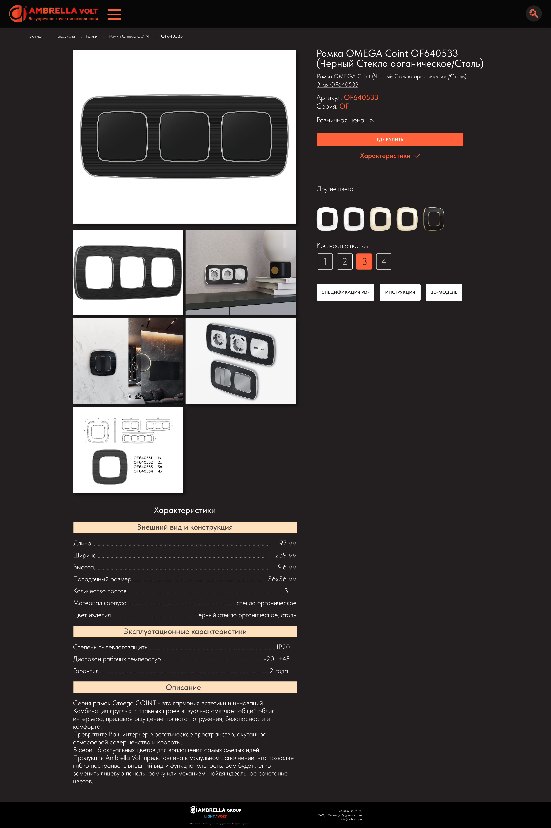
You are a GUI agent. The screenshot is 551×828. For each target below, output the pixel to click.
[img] (51, 14)
